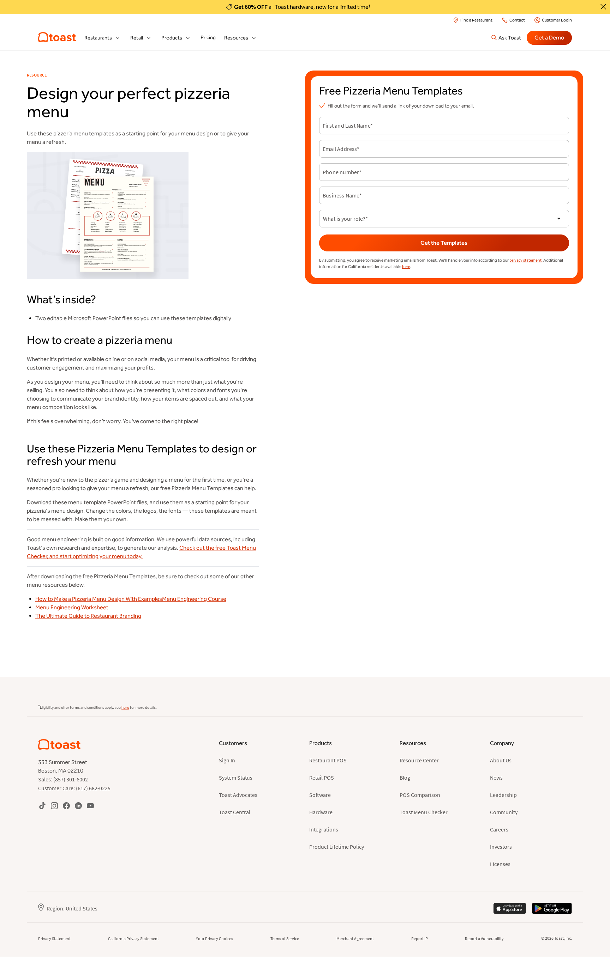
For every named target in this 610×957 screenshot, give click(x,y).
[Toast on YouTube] (90, 805)
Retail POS (321, 777)
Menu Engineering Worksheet (71, 607)
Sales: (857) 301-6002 (63, 779)
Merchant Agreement (355, 938)
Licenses (500, 863)
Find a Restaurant (476, 20)
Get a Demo (549, 37)
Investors (501, 846)
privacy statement (525, 260)
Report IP (419, 938)
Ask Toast (509, 38)
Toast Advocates (238, 794)
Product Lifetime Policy (336, 846)
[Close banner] (603, 6)
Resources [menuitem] (236, 38)
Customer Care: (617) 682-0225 (74, 788)
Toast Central (234, 812)
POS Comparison (420, 794)
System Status (235, 777)
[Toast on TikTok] (42, 805)
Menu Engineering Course (194, 599)
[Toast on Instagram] (54, 805)
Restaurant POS (328, 760)
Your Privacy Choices (214, 938)
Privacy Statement (54, 938)
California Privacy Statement (133, 938)
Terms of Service (284, 938)
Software (320, 794)
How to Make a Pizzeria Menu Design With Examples (98, 599)
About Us (501, 760)
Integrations (323, 829)
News (496, 777)
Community (504, 812)
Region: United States (72, 908)
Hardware (321, 812)
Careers (499, 829)
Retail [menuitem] (136, 38)
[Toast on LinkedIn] (78, 805)
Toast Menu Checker (424, 812)
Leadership (503, 794)
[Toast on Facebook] (66, 805)
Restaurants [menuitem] (98, 38)
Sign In (227, 760)
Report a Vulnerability (484, 938)
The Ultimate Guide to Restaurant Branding (88, 615)
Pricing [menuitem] (208, 37)
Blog (405, 777)
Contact (517, 20)
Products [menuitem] (171, 38)
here (406, 266)
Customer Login (557, 20)
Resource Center (419, 760)
